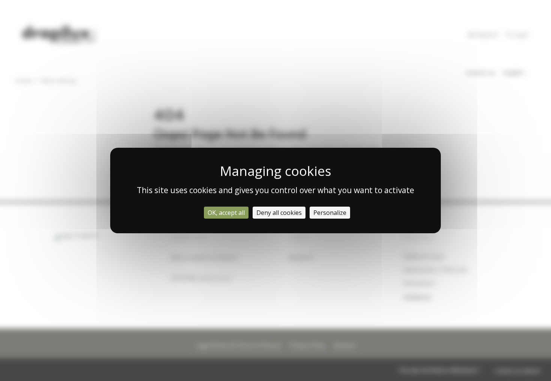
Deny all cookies (279, 212)
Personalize (329, 212)
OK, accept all (226, 212)
